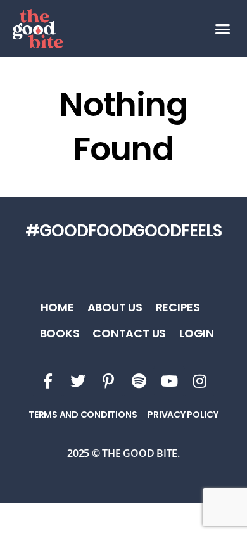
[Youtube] (169, 381)
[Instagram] (199, 381)
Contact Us (129, 333)
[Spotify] (139, 381)
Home (57, 307)
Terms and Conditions (82, 414)
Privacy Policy (183, 414)
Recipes (178, 307)
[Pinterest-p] (108, 381)
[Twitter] (78, 381)
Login (196, 333)
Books (60, 333)
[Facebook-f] (47, 381)
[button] (222, 28)
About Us (114, 307)
